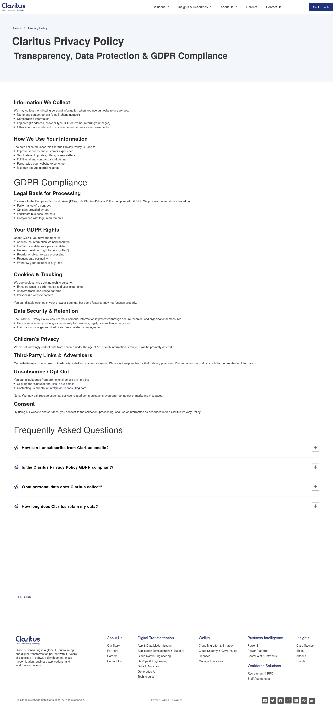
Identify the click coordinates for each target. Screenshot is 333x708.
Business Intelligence (265, 637)
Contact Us (273, 7)
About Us (227, 7)
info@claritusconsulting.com (67, 388)
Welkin (204, 637)
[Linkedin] (265, 700)
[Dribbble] (304, 700)
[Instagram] (288, 700)
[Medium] (296, 700)
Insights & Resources (193, 7)
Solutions (159, 7)
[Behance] (312, 701)
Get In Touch (321, 7)
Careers (251, 7)
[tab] (166, 447)
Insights (302, 637)
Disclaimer (176, 700)
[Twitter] (273, 700)
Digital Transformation (156, 637)
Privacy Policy (159, 700)
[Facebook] (281, 700)
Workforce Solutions (264, 665)
